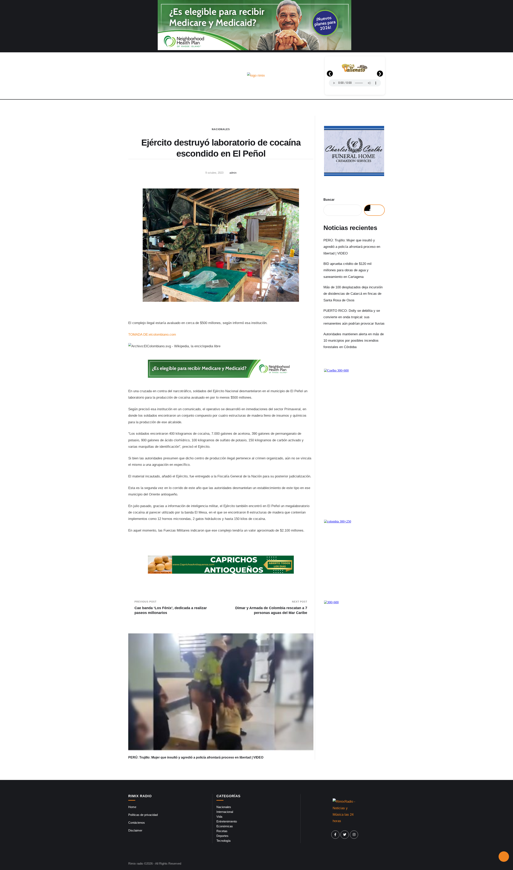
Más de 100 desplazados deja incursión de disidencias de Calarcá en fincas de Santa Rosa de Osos (353, 293)
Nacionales (221, 129)
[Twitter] (344, 835)
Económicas (224, 826)
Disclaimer (135, 830)
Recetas (221, 831)
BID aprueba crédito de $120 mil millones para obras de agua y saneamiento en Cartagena (347, 270)
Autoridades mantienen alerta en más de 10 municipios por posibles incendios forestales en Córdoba (353, 340)
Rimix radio (135, 863)
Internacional (224, 811)
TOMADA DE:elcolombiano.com (152, 334)
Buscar (328, 199)
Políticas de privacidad (143, 814)
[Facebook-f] (335, 835)
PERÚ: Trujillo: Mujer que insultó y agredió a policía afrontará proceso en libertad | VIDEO (195, 757)
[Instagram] (354, 835)
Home (132, 807)
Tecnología (223, 840)
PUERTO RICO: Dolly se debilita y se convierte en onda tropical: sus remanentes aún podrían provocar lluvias (354, 317)
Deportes (222, 836)
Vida (219, 816)
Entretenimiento (226, 821)
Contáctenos (136, 822)
